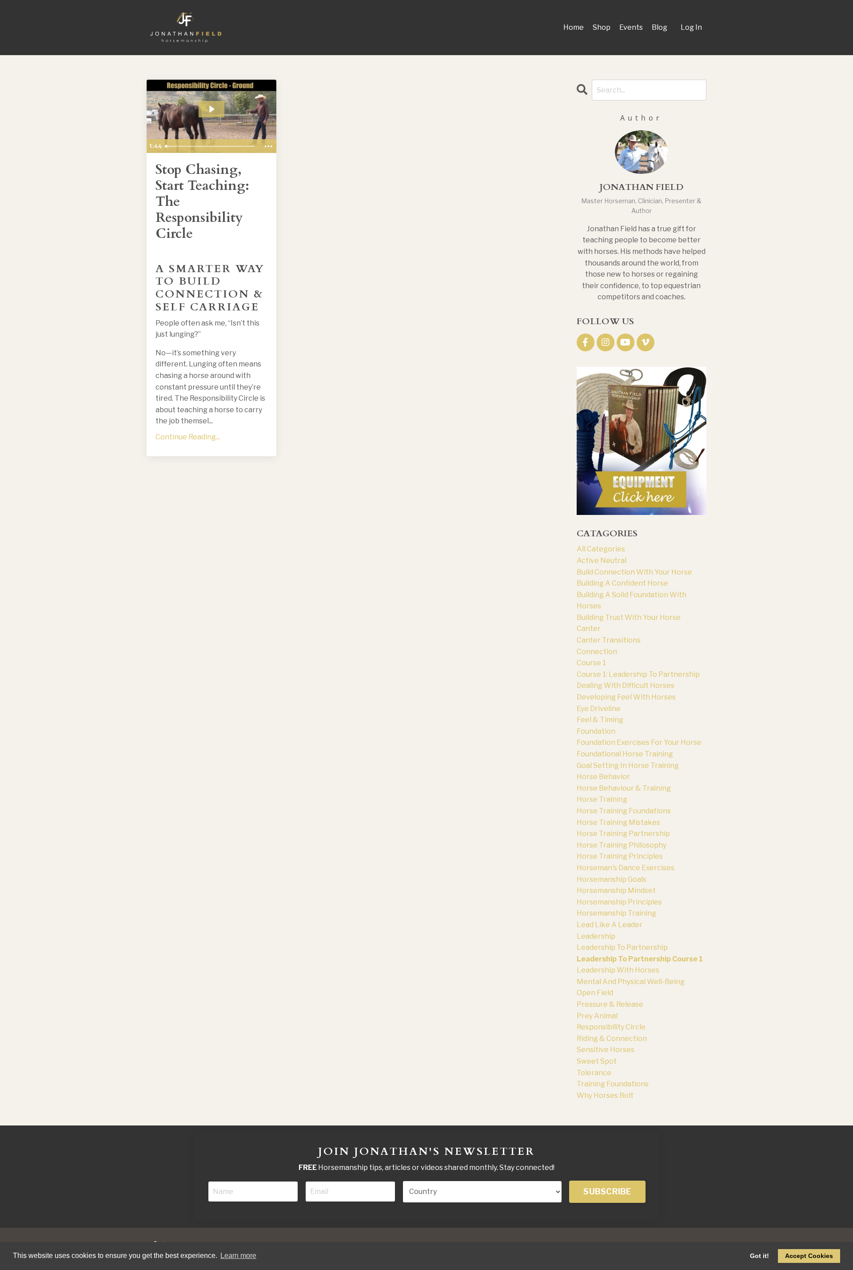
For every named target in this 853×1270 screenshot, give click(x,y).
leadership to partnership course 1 (640, 959)
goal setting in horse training (628, 765)
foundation (596, 731)
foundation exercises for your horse (639, 742)
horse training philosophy (621, 845)
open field (595, 993)
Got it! (759, 1255)
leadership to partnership (622, 947)
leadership (596, 936)
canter (589, 628)
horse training (602, 799)
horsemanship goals (611, 879)
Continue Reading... (187, 437)
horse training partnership (623, 833)
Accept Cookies (809, 1255)
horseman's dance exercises (625, 868)
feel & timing (600, 719)
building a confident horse (622, 583)
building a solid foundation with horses (631, 601)
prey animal (597, 1016)
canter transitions (609, 640)
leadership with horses (618, 970)
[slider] (211, 146)
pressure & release (610, 1004)
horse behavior (603, 776)
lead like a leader (609, 924)
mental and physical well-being (631, 981)
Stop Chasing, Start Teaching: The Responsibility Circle (202, 202)
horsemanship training (616, 913)
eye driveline (599, 708)
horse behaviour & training (624, 788)
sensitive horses (605, 1049)
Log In (691, 27)
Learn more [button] (238, 1255)
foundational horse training (625, 754)
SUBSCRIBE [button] (607, 1191)
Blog (659, 27)
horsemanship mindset (616, 890)
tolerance (594, 1073)
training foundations (613, 1084)
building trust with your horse (629, 617)
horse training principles (620, 856)
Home (573, 27)
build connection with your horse (634, 572)
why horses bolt (605, 1095)
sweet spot (597, 1061)
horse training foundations (624, 811)
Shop (601, 27)
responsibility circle (611, 1027)
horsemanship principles (619, 902)
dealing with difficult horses (625, 685)
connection (597, 651)
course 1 (591, 663)
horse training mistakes (618, 822)
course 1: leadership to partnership (638, 674)
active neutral (601, 560)
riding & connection (612, 1038)
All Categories (601, 549)
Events (631, 27)
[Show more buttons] (268, 146)
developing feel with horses (626, 697)
